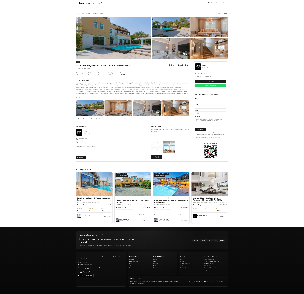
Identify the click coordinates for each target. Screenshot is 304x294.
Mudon (96, 13)
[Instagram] (83, 272)
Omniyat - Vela (207, 265)
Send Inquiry (200, 129)
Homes (196, 240)
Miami (154, 265)
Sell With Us (210, 2)
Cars (112, 8)
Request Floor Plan (96, 118)
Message (197, 116)
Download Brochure (157, 157)
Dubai (82, 13)
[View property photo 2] (171, 27)
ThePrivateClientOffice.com (187, 272)
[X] (86, 272)
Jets (116, 8)
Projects (203, 240)
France (155, 270)
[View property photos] (113, 38)
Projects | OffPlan (99, 8)
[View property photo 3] (209, 27)
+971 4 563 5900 (83, 262)
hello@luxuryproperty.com (86, 264)
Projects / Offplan (133, 261)
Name (196, 98)
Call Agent (211, 81)
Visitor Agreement (215, 137)
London (155, 259)
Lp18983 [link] (107, 13)
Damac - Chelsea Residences (211, 261)
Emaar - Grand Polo (209, 259)
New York (155, 263)
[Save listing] (110, 174)
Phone (196, 110)
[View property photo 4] (171, 48)
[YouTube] (81, 272)
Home (77, 13)
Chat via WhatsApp (211, 85)
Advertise (79, 8)
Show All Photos (82, 118)
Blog (127, 8)
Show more (79, 97)
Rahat (101, 13)
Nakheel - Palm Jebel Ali (210, 267)
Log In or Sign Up (222, 2)
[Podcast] (89, 272)
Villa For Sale (89, 13)
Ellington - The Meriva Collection (212, 270)
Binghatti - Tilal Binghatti (210, 263)
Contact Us (133, 8)
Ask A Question (80, 157)
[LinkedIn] (78, 272)
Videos (182, 261)
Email (196, 104)
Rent (107, 8)
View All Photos (221, 56)
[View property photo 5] (209, 48)
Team (181, 265)
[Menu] (77, 2)
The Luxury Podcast (185, 263)
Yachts (122, 8)
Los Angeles (156, 267)
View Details (107, 216)
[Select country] (197, 113)
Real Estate (88, 8)
